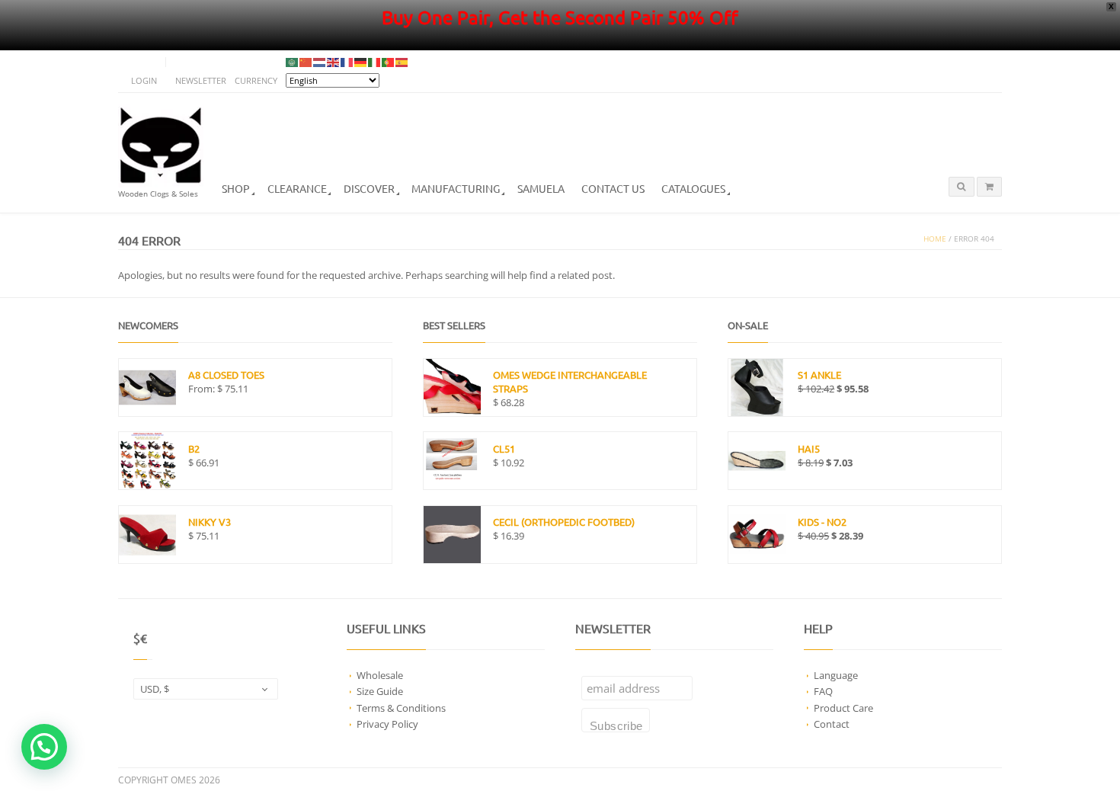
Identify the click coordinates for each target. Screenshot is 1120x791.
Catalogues (693, 188)
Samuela (541, 188)
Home (934, 239)
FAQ (823, 691)
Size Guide (380, 691)
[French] (347, 62)
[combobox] (205, 689)
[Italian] (375, 62)
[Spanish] (402, 62)
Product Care (843, 708)
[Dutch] (320, 62)
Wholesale (380, 675)
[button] (44, 747)
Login (144, 80)
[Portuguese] (388, 62)
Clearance (297, 188)
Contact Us (613, 188)
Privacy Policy (387, 724)
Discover (369, 188)
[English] (334, 62)
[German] (361, 62)
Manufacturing (455, 188)
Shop (236, 188)
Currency (256, 80)
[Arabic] (292, 62)
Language (836, 675)
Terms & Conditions (401, 708)
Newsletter (200, 80)
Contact (832, 724)
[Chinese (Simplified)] (306, 62)
